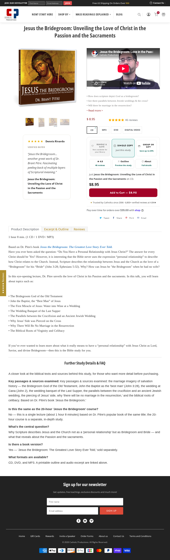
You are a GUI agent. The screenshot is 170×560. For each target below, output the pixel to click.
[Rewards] (163, 14)
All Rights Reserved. (98, 542)
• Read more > (95, 110)
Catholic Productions (79, 542)
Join (67, 3)
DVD (116, 129)
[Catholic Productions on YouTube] (85, 521)
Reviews (79, 229)
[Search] (139, 14)
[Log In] (148, 14)
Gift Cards (35, 536)
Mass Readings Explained (93, 14)
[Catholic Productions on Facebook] (78, 521)
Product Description (25, 229)
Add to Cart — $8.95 (123, 193)
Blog (119, 14)
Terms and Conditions (140, 536)
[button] (116, 120)
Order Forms (87, 536)
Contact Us (118, 536)
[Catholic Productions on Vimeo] (91, 521)
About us (103, 536)
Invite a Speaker (67, 536)
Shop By (64, 14)
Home (22, 536)
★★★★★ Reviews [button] (3, 283)
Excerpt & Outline (56, 229)
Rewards (49, 536)
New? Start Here (42, 14)
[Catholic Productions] (12, 15)
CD (91, 130)
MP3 (104, 129)
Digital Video (132, 129)
